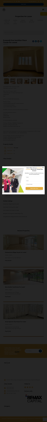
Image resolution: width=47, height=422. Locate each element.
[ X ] (43, 167)
